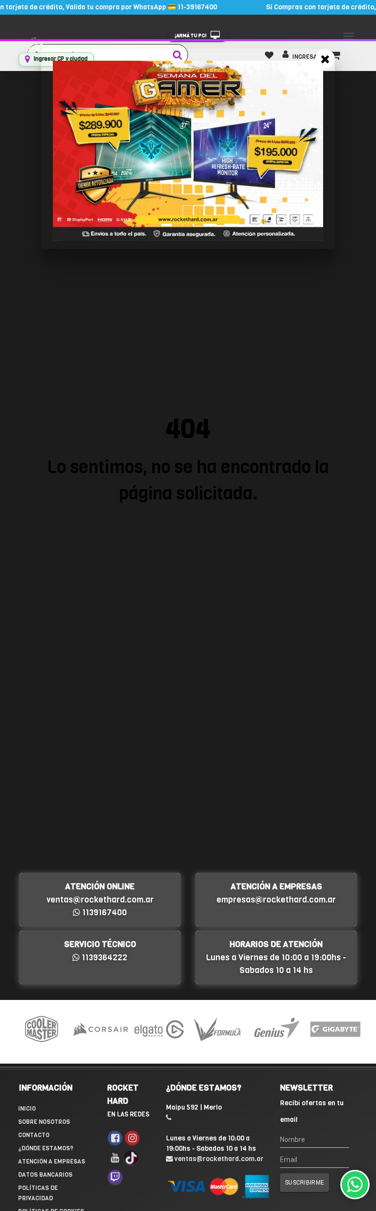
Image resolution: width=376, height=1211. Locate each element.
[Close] (325, 59)
